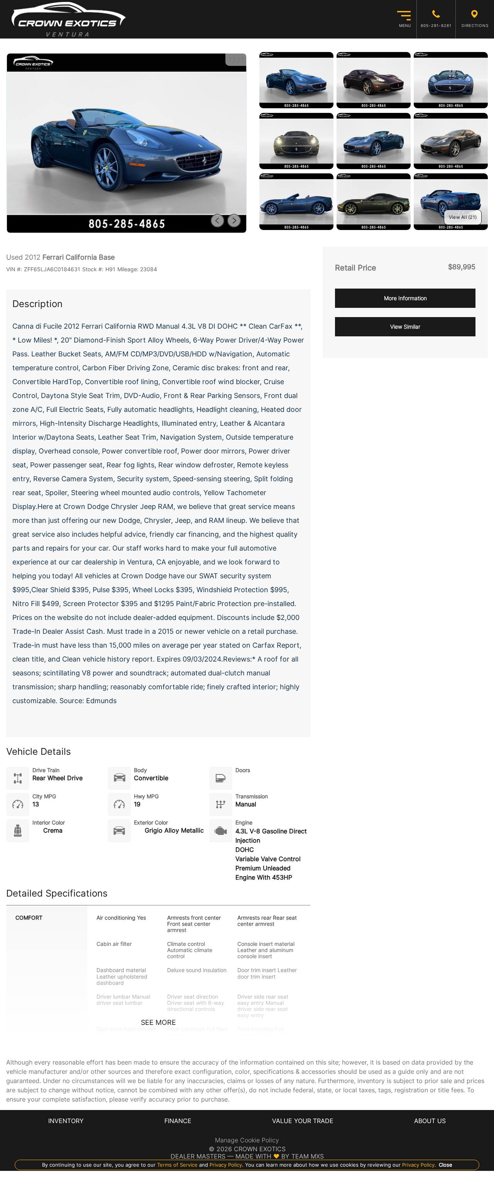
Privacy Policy (225, 1165)
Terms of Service (177, 1165)
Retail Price (355, 268)
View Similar (405, 326)
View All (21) (463, 217)
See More (158, 1022)
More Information (405, 298)
